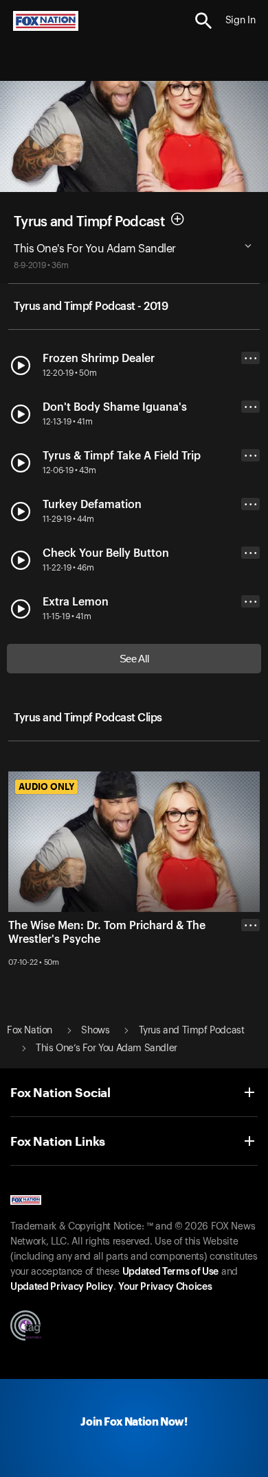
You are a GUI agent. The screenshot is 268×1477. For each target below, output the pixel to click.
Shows (95, 1030)
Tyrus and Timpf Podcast (89, 222)
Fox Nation (29, 1030)
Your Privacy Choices (165, 1287)
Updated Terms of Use (170, 1272)
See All (134, 658)
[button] (203, 21)
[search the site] (203, 21)
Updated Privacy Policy (61, 1287)
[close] (250, 980)
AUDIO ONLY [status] (46, 786)
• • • (251, 358)
